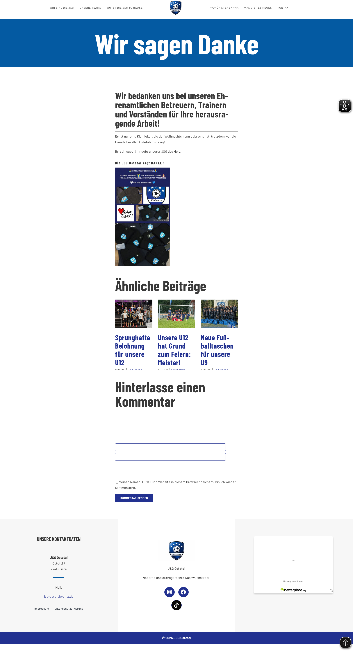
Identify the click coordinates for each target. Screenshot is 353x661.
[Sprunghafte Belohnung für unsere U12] (133, 314)
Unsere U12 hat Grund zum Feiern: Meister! (174, 350)
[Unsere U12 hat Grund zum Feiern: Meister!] (176, 314)
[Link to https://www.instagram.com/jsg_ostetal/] (169, 592)
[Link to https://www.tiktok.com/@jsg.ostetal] (176, 605)
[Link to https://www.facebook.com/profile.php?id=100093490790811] (183, 592)
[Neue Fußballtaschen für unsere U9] (219, 314)
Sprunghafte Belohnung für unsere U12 (132, 350)
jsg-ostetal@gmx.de (59, 596)
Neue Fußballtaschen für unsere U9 (217, 350)
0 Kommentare (135, 369)
